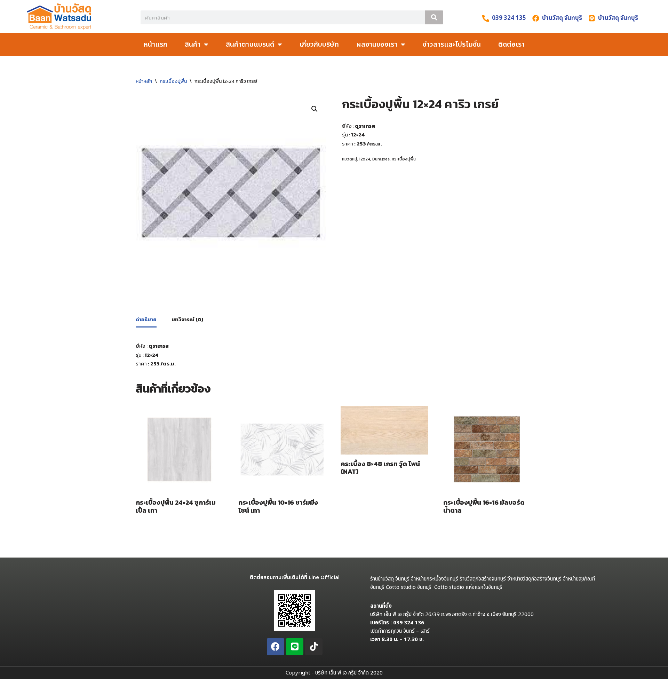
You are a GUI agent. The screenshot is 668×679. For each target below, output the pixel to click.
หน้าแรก (155, 44)
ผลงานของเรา (376, 44)
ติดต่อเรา (511, 44)
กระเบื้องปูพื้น (173, 81)
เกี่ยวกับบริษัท (319, 44)
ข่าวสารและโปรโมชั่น (452, 44)
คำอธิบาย (146, 319)
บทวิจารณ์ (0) (187, 319)
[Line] (294, 646)
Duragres (381, 159)
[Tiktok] (314, 646)
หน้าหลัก (144, 81)
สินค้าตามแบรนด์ (250, 44)
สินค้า (192, 44)
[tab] (146, 320)
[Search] (434, 17)
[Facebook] (275, 646)
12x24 (364, 159)
